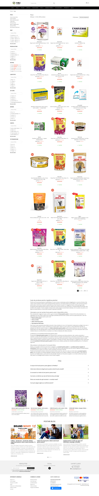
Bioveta (79, 41)
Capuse (12, 95)
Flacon (12, 149)
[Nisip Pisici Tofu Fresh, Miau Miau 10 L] (59, 126)
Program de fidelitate (34, 487)
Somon (12, 115)
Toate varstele (14, 133)
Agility (12, 58)
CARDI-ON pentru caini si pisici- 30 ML (58, 408)
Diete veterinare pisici (14, 20)
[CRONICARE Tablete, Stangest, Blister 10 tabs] (78, 398)
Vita (12, 118)
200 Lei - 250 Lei (14, 41)
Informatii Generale (15, 477)
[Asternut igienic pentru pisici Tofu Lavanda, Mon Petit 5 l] (20, 398)
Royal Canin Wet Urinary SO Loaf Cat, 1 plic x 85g (59, 218)
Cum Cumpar (12, 481)
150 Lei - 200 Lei (14, 40)
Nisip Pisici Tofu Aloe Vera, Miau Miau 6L (59, 281)
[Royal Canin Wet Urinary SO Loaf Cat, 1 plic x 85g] (59, 201)
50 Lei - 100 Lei (14, 37)
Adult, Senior (13, 131)
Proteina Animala (14, 113)
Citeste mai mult (14, 455)
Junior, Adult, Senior (15, 128)
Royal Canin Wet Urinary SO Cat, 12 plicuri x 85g (39, 282)
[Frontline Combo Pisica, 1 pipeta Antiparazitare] (39, 126)
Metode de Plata (33, 479)
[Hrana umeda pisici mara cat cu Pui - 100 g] (39, 201)
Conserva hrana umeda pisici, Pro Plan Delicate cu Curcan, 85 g (79, 139)
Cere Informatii (33, 481)
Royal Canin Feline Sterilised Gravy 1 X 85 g (39, 43)
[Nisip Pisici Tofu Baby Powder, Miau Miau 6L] (59, 237)
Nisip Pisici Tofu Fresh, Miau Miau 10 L (59, 138)
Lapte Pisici (12, 21)
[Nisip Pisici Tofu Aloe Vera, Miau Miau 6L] (59, 269)
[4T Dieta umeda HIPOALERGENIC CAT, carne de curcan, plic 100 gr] (79, 94)
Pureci (12, 97)
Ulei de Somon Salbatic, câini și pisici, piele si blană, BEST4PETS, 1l (46, 408)
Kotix (60, 105)
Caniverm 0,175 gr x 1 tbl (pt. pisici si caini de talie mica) (59, 75)
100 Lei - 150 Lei (14, 38)
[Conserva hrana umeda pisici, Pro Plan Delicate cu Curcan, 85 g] (79, 126)
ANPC (11, 484)
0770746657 (76, 467)
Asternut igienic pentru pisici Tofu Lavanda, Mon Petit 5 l (25, 408)
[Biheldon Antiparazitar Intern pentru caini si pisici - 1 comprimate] (39, 94)
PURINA (39, 176)
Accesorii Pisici (13, 25)
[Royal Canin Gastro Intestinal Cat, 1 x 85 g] (79, 63)
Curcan (12, 116)
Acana (12, 51)
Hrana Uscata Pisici (14, 17)
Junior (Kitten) (14, 134)
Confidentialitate (33, 482)
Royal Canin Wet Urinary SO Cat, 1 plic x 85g (60, 43)
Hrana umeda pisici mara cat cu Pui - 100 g (39, 218)
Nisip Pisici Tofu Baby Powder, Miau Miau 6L (59, 250)
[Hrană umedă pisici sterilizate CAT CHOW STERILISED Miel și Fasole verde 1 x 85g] (79, 237)
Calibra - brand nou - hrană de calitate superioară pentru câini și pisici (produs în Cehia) (23, 442)
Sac (12, 144)
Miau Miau (39, 73)
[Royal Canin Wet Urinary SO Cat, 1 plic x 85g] (59, 31)
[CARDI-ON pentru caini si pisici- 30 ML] (59, 398)
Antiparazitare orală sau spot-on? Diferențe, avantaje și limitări (73, 441)
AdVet (12, 56)
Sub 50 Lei (13, 35)
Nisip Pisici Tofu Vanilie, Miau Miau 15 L (60, 178)
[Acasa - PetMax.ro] (17, 3)
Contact (11, 489)
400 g (12, 84)
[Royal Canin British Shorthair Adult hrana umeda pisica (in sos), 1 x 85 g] (79, 162)
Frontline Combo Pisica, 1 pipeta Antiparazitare (39, 139)
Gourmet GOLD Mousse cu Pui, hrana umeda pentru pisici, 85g (39, 178)
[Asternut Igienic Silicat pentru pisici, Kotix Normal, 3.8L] (59, 94)
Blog (72, 7)
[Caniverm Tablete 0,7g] (79, 31)
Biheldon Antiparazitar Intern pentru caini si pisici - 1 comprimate (39, 107)
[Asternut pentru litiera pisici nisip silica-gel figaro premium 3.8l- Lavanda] (79, 269)
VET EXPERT (79, 105)
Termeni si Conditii (14, 482)
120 (85, 290)
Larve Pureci (13, 100)
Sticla (12, 147)
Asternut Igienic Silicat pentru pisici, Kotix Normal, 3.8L (59, 107)
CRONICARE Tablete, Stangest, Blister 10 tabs (79, 408)
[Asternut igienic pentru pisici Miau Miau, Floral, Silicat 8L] (39, 237)
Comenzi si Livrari (35, 477)
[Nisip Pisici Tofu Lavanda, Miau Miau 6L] (39, 62)
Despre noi (12, 479)
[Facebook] (49, 468)
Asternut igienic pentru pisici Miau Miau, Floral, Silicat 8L (39, 250)
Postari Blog (49, 421)
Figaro (80, 216)
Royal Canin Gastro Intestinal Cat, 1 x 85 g (79, 74)
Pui (12, 112)
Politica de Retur (33, 486)
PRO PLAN (80, 137)
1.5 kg (12, 81)
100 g (12, 86)
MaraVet (39, 216)
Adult (12, 129)
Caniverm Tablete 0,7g (80, 43)
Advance (13, 53)
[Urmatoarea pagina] (87, 291)
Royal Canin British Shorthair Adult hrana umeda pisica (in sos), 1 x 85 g (79, 178)
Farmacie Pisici (13, 22)
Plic (12, 146)
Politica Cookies (13, 487)
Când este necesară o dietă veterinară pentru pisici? (48, 441)
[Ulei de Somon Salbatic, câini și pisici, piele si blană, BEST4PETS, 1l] (40, 398)
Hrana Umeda (13, 18)
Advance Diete (14, 54)
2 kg (12, 82)
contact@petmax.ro (76, 468)
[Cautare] (54, 3)
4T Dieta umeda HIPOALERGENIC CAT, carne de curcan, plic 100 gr (79, 107)
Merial (39, 137)
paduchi (13, 99)
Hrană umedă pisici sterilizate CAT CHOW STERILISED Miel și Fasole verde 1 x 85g (79, 250)
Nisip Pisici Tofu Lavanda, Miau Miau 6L (39, 74)
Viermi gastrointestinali (16, 102)
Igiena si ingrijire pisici (14, 24)
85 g (12, 79)
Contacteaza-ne (57, 488)
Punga (12, 150)
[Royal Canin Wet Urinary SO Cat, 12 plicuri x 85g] (39, 269)
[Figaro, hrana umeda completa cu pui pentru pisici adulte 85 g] (79, 201)
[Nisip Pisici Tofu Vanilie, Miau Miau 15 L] (59, 162)
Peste (12, 65)
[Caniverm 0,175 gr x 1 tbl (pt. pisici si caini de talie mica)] (59, 62)
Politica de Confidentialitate (24, 471)
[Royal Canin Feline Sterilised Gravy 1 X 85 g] (39, 31)
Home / (12, 11)
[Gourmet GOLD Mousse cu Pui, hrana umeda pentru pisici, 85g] (39, 162)
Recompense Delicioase (14, 27)
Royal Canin (39, 41)
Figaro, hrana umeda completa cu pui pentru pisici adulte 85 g (79, 218)
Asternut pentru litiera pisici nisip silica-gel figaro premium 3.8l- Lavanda (80, 282)
